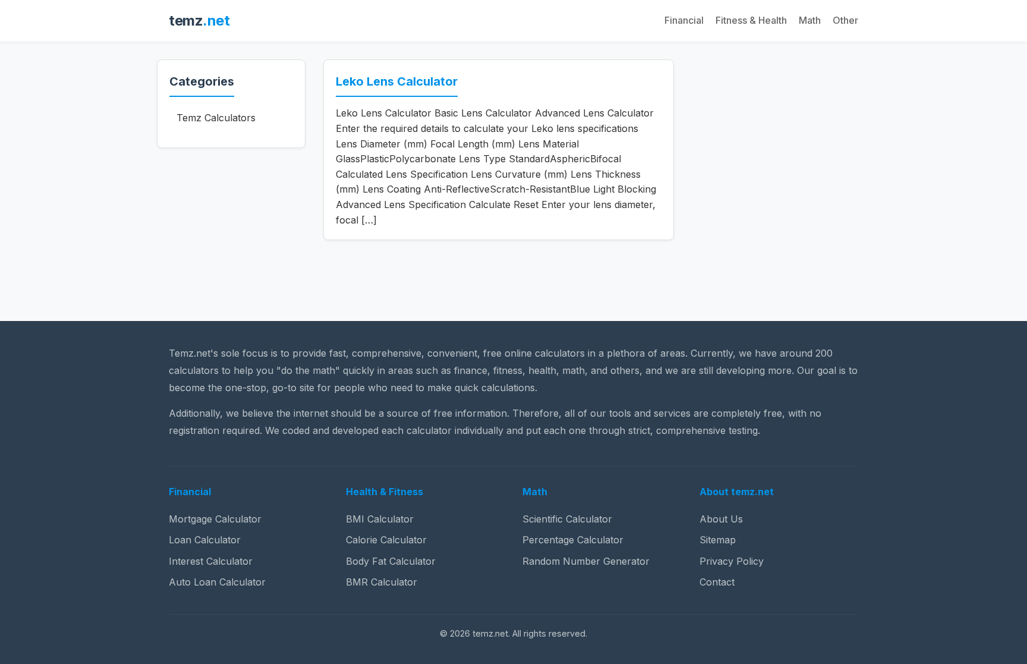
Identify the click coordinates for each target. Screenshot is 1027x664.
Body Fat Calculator (391, 561)
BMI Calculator (380, 519)
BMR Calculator (381, 582)
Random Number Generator (586, 561)
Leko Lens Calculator (397, 81)
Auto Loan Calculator (217, 582)
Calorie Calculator (386, 540)
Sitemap (718, 540)
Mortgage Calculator (215, 519)
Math (810, 20)
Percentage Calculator (572, 540)
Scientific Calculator (567, 519)
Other (845, 20)
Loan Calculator (205, 540)
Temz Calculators (216, 118)
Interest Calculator (211, 561)
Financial (684, 20)
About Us (721, 519)
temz (199, 20)
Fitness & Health (751, 20)
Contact (717, 582)
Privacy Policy (732, 561)
